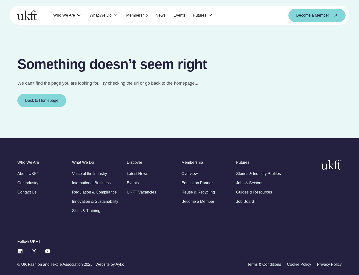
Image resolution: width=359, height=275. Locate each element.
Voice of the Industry (89, 174)
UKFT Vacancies (141, 192)
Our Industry (27, 183)
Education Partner (197, 183)
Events (179, 15)
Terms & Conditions (264, 264)
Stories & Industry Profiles (258, 174)
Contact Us (27, 192)
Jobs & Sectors (249, 183)
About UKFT (28, 174)
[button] (67, 15)
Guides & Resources (254, 192)
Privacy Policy (329, 264)
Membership (137, 15)
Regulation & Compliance (94, 192)
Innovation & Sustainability (95, 201)
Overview (189, 174)
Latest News (137, 174)
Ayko (120, 264)
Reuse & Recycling (198, 192)
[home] (27, 15)
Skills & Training (86, 211)
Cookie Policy (299, 264)
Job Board (245, 201)
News (161, 15)
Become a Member (197, 201)
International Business (91, 183)
